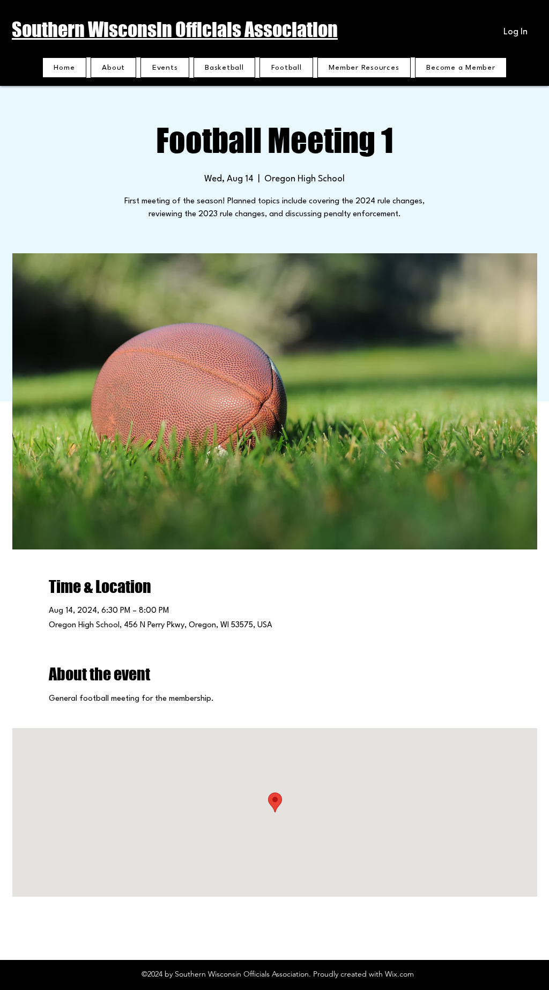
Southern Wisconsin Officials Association (175, 29)
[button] (364, 67)
